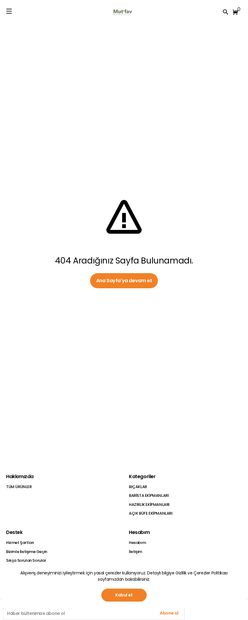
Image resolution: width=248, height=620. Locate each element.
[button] (236, 12)
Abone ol (169, 613)
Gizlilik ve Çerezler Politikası (201, 573)
